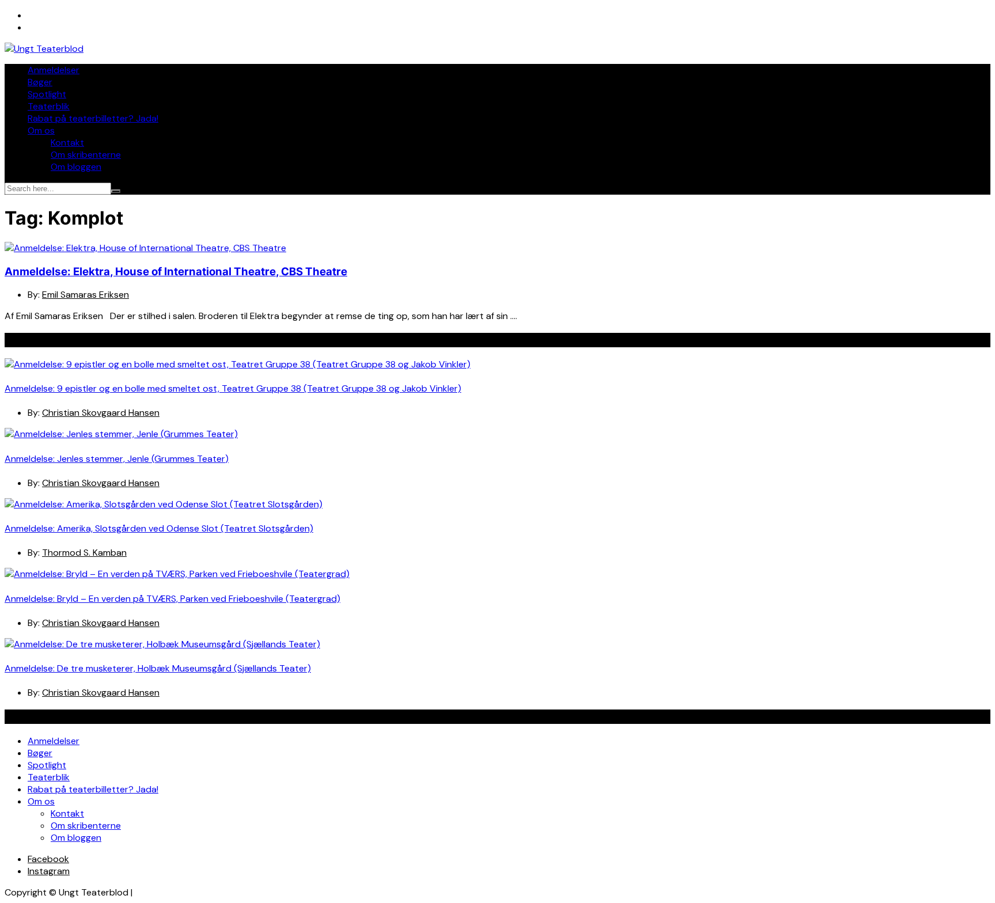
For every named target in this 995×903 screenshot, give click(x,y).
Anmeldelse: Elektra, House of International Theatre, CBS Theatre (176, 271)
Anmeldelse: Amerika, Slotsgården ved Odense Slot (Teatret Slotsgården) (159, 528)
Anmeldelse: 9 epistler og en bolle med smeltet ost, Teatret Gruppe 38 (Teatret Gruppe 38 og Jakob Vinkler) (233, 388)
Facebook (48, 859)
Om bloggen (76, 167)
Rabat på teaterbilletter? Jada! (93, 118)
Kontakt (67, 142)
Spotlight (47, 94)
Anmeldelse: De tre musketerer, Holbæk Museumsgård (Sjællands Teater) (158, 668)
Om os (41, 130)
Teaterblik (49, 106)
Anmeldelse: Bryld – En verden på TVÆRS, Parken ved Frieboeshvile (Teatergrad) (172, 599)
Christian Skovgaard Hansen (100, 413)
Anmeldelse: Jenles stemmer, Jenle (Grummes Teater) (117, 459)
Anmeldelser (53, 70)
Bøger (40, 82)
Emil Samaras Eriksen (85, 295)
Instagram (49, 871)
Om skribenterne (86, 155)
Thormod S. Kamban (84, 553)
